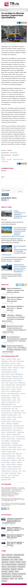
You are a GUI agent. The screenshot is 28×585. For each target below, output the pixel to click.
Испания (3, 391)
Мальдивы (3, 417)
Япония (13, 477)
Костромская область (6, 406)
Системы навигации (16, 576)
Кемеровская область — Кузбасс (9, 400)
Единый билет (5, 562)
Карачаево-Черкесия (6, 397)
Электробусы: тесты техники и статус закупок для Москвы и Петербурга (20, 268)
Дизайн (16, 559)
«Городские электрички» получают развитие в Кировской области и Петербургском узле (12, 520)
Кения (19, 400)
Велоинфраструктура (19, 555)
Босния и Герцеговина (6, 372)
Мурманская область (17, 421)
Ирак (17, 387)
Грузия (6, 382)
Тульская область (5, 460)
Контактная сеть (21, 564)
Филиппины (19, 464)
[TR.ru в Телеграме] (23, 285)
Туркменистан (13, 460)
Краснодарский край (17, 406)
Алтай (14, 361)
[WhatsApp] (22, 23)
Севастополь (4, 447)
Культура (4, 566)
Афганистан (4, 367)
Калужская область (5, 395)
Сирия (23, 449)
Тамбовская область (11, 455)
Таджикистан (19, 453)
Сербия (14, 449)
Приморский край (16, 434)
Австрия (14, 359)
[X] (20, 23)
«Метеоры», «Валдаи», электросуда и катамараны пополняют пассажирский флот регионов (13, 318)
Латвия (22, 410)
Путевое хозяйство (6, 576)
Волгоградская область (6, 378)
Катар (18, 397)
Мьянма (3, 423)
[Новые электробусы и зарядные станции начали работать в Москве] (3, 529)
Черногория (15, 471)
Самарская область (20, 438)
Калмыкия (22, 393)
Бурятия (12, 374)
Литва (24, 412)
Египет (2, 384)
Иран (21, 387)
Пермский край (20, 432)
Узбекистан (19, 462)
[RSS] (26, 285)
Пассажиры (4, 571)
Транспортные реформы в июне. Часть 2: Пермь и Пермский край (15, 299)
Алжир (10, 361)
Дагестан (11, 382)
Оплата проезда (5, 569)
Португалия (8, 434)
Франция (9, 466)
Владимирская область (17, 376)
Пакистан (3, 432)
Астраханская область (18, 365)
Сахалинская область (6, 445)
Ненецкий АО (9, 423)
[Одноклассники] (26, 23)
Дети (12, 559)
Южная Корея (16, 475)
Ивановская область (21, 384)
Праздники (5, 161)
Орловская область (17, 430)
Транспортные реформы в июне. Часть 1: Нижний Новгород (15, 308)
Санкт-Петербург (5, 440)
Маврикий (3, 415)
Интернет (18, 562)
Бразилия (15, 372)
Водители (4, 557)
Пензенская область (11, 432)
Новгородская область (19, 425)
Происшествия (22, 573)
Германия (19, 380)
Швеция (19, 473)
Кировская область (11, 402)
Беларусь (22, 367)
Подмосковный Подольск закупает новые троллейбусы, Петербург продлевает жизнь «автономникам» (14, 348)
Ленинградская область (6, 412)
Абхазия (3, 359)
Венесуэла (8, 376)
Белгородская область (6, 369)
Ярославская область (6, 479)
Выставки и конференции (14, 557)
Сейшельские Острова (6, 449)
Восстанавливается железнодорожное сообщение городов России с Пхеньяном (14, 250)
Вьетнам (14, 380)
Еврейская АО (22, 382)
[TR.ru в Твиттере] (20, 285)
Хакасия (3, 468)
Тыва (23, 460)
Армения (19, 363)
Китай (18, 402)
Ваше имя (3, 170)
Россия (12, 436)
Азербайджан (4, 361)
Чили (2, 473)
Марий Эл (9, 417)
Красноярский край (6, 408)
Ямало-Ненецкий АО (6, 477)
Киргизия (3, 402)
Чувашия (7, 473)
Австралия (8, 359)
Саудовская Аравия (6, 443)
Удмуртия (13, 462)
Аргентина (13, 363)
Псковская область (5, 436)
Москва (10, 150)
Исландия (19, 389)
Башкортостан (16, 367)
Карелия (14, 397)
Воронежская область (6, 380)
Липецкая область (17, 412)
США (14, 453)
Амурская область (5, 363)
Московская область (6, 421)
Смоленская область (11, 451)
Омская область (20, 427)
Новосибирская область (7, 427)
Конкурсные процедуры (10, 564)
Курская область (15, 410)
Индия (13, 387)
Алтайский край (20, 361)
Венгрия (3, 376)
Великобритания (19, 374)
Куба (16, 408)
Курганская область (6, 410)
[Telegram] (24, 23)
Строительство (5, 578)
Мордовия (9, 419)
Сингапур (19, 449)
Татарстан (3, 458)
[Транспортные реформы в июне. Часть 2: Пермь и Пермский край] (3, 536)
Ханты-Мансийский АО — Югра (13, 468)
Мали (19, 415)
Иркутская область (5, 389)
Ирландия (13, 389)
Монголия (3, 419)
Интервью (12, 562)
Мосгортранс (13, 152)
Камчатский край (15, 395)
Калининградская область (13, 393)
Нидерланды (16, 423)
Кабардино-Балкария (16, 391)
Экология (20, 578)
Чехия (20, 471)
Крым (13, 408)
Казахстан (3, 393)
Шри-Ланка (4, 475)
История (9, 159)
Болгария (15, 369)
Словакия (3, 451)
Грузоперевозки (5, 559)
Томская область (20, 458)
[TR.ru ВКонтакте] (17, 285)
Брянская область (5, 374)
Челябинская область (6, 471)
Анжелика (10, 44)
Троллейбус (15, 155)
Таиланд (3, 455)
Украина (3, 464)
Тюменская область (5, 462)
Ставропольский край (6, 453)
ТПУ (16, 578)
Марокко (15, 417)
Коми (14, 404)
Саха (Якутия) (15, 443)
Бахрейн (10, 367)
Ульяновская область (11, 464)
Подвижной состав (18, 159)
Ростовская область (20, 436)
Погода (16, 571)
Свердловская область (17, 445)
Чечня (24, 471)
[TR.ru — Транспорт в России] (12, 6)
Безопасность (9, 555)
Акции (3, 159)
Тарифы (12, 578)
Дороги (21, 559)
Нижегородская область (7, 425)
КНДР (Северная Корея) (6, 404)
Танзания (19, 455)
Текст (3, 177)
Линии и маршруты (12, 566)
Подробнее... (11, 496)
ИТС (3, 564)
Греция (2, 382)
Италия (8, 391)
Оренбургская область (6, 430)
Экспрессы (4, 581)
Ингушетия (8, 387)
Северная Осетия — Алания (14, 447)
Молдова (20, 417)
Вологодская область (18, 378)
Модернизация (21, 566)
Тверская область (11, 458)
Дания (16, 382)
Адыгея (18, 359)
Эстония (10, 475)
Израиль (3, 387)
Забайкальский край (10, 384)
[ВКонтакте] (18, 23)
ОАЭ (15, 427)
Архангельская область (6, 365)
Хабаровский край (17, 466)
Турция (19, 460)
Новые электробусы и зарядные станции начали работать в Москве (13, 215)
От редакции (14, 569)
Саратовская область (15, 440)
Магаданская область (12, 415)
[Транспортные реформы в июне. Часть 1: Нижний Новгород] (3, 543)
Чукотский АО (13, 473)
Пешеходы (11, 571)
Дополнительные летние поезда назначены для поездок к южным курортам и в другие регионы (13, 232)
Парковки (20, 569)
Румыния (3, 438)
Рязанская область (10, 438)
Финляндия (3, 466)
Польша (3, 434)
